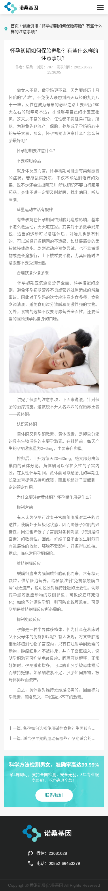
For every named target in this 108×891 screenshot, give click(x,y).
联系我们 (54, 795)
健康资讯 (30, 26)
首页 (15, 26)
